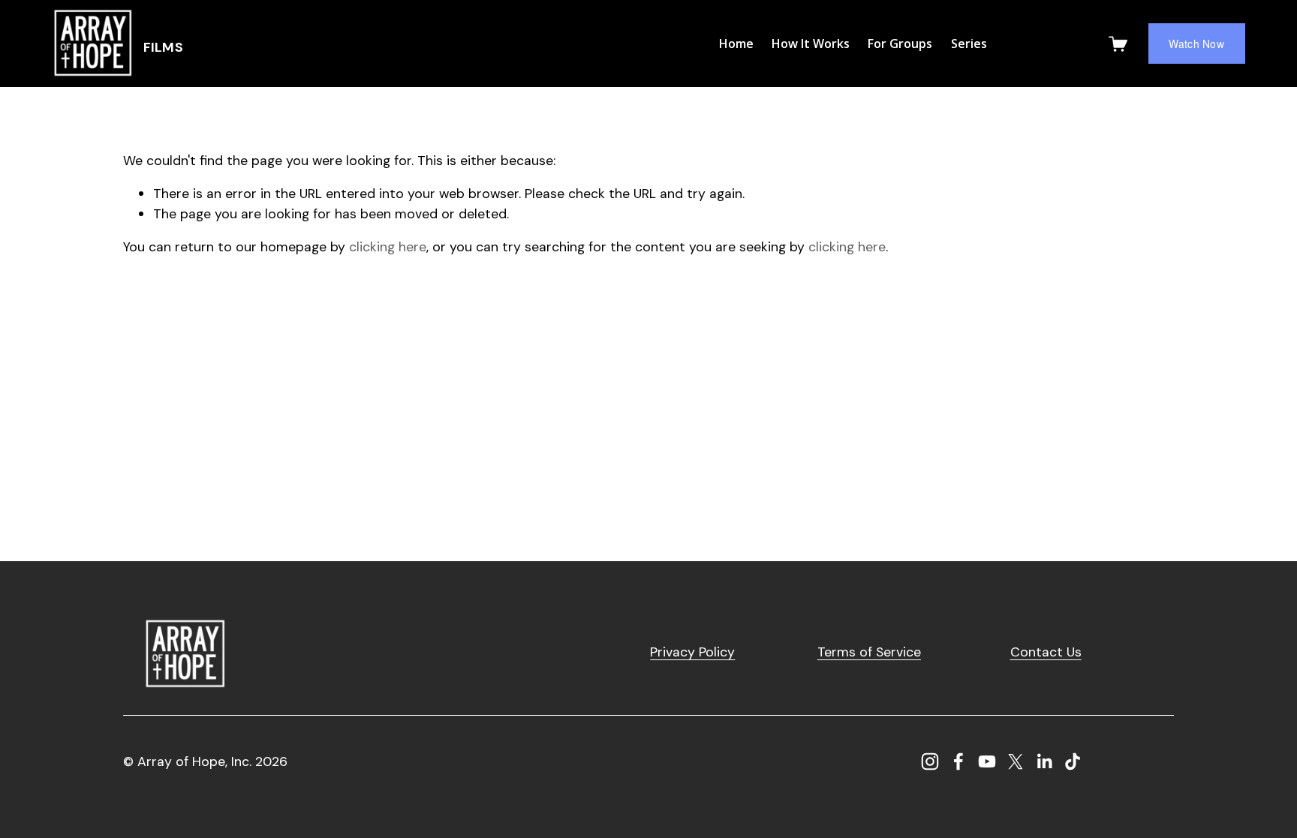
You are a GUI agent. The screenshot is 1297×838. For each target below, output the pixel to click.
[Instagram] (930, 761)
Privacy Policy (692, 651)
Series (969, 43)
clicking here (387, 246)
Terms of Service (869, 651)
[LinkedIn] (1044, 761)
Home (736, 43)
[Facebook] (958, 761)
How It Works (811, 43)
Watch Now (1196, 43)
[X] (1016, 761)
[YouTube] (987, 761)
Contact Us (1046, 651)
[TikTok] (1073, 761)
